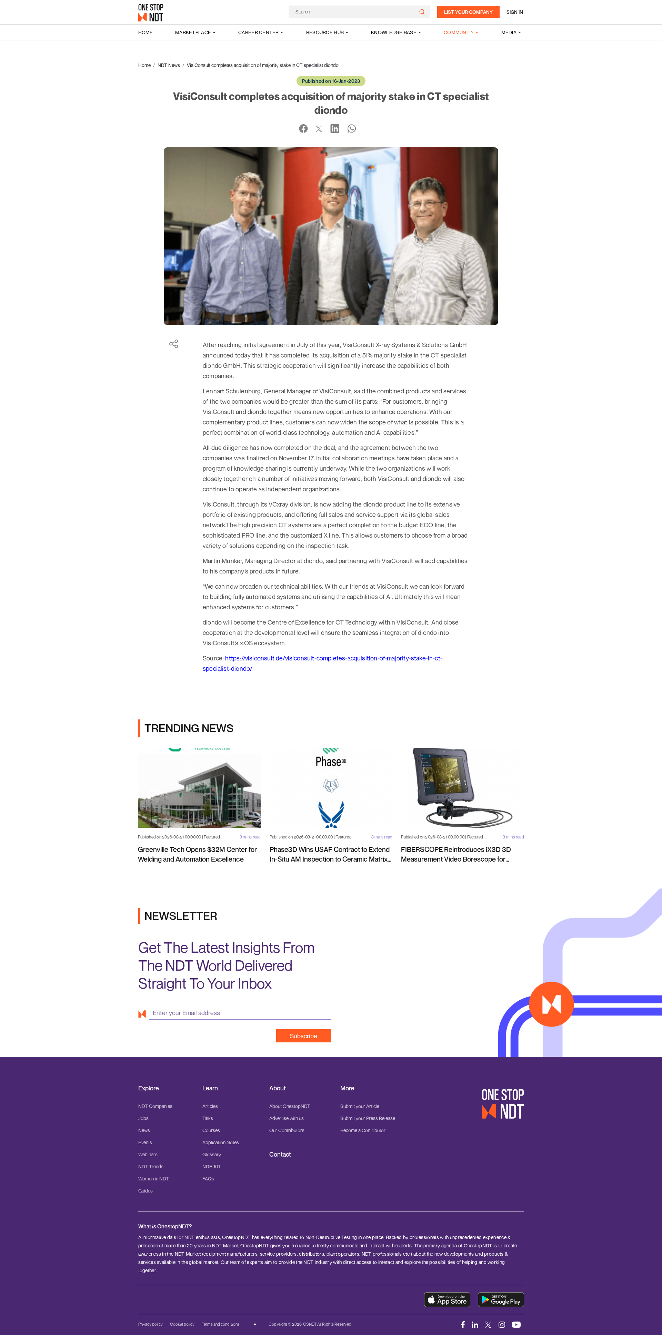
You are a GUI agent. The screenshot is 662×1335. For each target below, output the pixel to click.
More (347, 1088)
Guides (145, 1191)
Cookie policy (182, 1324)
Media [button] (508, 32)
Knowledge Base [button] (394, 32)
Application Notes (220, 1142)
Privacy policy (150, 1324)
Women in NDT (153, 1178)
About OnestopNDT (289, 1106)
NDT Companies (155, 1106)
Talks (207, 1118)
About (277, 1088)
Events (145, 1142)
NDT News (169, 65)
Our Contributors (286, 1130)
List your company (468, 12)
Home (145, 32)
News (144, 1130)
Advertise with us (286, 1118)
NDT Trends (150, 1166)
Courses (211, 1130)
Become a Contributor (362, 1130)
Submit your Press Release (367, 1118)
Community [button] (459, 32)
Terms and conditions (221, 1324)
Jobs (143, 1118)
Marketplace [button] (193, 32)
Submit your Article (359, 1106)
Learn (210, 1088)
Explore (148, 1088)
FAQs (208, 1178)
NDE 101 (211, 1166)
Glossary (211, 1154)
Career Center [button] (258, 32)
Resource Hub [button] (325, 32)
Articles (210, 1106)
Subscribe (303, 1036)
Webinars (148, 1154)
